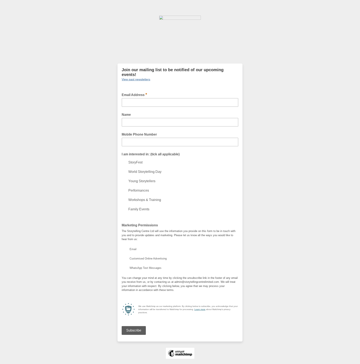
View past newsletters (136, 79)
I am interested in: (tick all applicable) (151, 154)
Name (126, 114)
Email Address (134, 94)
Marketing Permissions (140, 225)
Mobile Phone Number (139, 134)
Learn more (199, 309)
